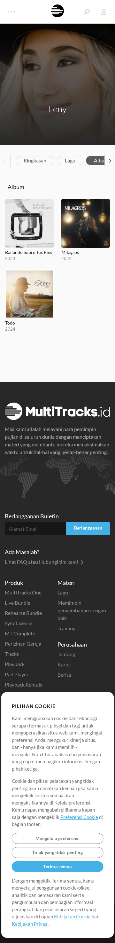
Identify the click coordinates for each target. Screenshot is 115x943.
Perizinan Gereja (23, 643)
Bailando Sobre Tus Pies (28, 252)
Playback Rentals (23, 684)
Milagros (70, 252)
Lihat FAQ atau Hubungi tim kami (42, 562)
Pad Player (16, 674)
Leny (58, 108)
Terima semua (57, 866)
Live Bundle (17, 603)
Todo (10, 323)
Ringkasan (35, 160)
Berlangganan (88, 527)
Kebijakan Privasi (30, 924)
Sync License (18, 623)
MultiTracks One (23, 592)
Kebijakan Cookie (72, 916)
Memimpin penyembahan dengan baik (81, 610)
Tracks (12, 654)
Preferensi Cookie (79, 817)
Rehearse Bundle (23, 613)
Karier (64, 664)
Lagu (70, 160)
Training (66, 628)
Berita (64, 675)
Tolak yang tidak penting (57, 852)
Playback (15, 664)
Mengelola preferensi (57, 838)
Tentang (66, 654)
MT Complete (20, 633)
